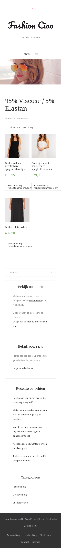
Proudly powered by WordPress (20, 518)
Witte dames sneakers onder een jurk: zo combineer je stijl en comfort (30, 415)
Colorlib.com (30, 525)
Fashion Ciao (31, 25)
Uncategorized (20, 502)
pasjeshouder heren (23, 368)
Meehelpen (45, 535)
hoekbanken (35, 300)
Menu (27, 54)
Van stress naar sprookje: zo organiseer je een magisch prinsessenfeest (27, 431)
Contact (25, 541)
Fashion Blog (19, 486)
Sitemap (36, 541)
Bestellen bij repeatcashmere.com (20, 186)
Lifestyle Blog (20, 494)
